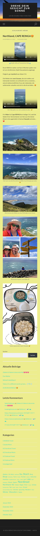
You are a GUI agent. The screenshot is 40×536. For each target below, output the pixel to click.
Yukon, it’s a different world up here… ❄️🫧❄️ (17, 384)
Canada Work (7, 444)
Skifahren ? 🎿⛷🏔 (25, 409)
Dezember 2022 (8, 507)
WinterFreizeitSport (9, 380)
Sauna (29, 484)
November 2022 (8, 511)
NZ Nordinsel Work (9, 452)
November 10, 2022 (9, 39)
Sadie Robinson (10, 403)
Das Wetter (6, 376)
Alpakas (5, 474)
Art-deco (11, 474)
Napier (15, 482)
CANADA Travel (8, 441)
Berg (31, 474)
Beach (26, 474)
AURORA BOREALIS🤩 (10, 388)
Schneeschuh (6, 487)
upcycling (21, 489)
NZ (13, 485)
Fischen (23, 477)
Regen (22, 485)
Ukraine (15, 489)
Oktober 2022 (7, 514)
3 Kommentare (22, 39)
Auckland (17, 474)
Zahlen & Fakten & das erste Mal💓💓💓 (16, 372)
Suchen (5, 351)
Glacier (28, 476)
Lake (29, 479)
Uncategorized (7, 464)
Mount (10, 482)
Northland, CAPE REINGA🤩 (18, 36)
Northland (7, 485)
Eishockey (10, 476)
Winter (5, 492)
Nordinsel (23, 482)
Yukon (20, 492)
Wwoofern (13, 492)
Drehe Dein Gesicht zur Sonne (20, 8)
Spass (17, 487)
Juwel (21, 479)
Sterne (20, 487)
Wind (33, 489)
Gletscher (33, 477)
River (26, 485)
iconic (18, 479)
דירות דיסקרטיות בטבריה (12, 425)
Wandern (28, 489)
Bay (21, 474)
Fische (18, 476)
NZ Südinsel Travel (9, 456)
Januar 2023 (7, 503)
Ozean (17, 485)
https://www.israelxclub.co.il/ (14, 419)
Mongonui (5, 482)
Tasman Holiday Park (7, 489)
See (10, 487)
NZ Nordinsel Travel (9, 448)
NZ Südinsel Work (8, 460)
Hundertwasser (12, 479)
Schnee (34, 485)
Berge (5, 477)
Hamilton (5, 479)
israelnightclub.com (11, 409)
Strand (25, 487)
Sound (13, 487)
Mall (32, 479)
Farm (15, 477)
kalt (25, 479)
